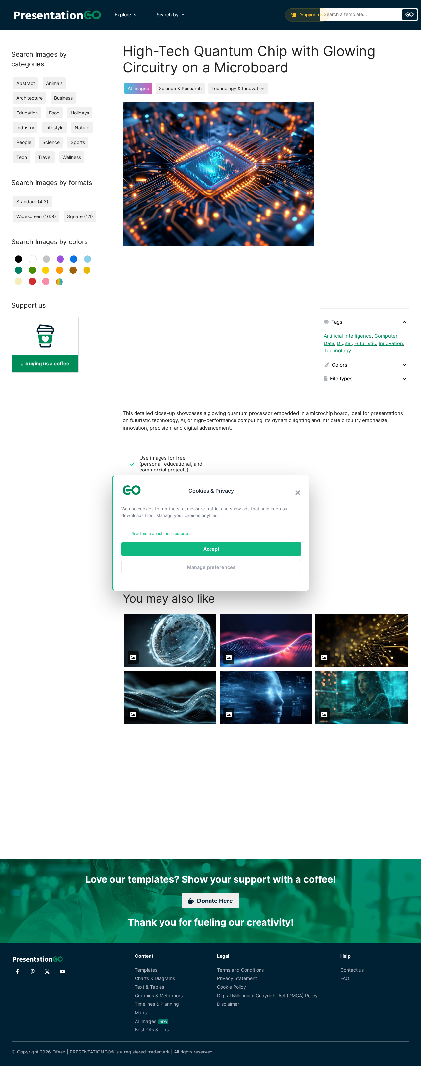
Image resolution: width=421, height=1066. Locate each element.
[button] (297, 492)
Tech (21, 157)
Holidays (80, 112)
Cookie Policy (231, 987)
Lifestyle (54, 127)
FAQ (344, 978)
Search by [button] (168, 14)
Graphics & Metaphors (159, 995)
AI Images (138, 88)
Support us (311, 14)
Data (329, 343)
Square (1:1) (80, 216)
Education (27, 112)
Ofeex (58, 1051)
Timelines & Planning (157, 1004)
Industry (25, 127)
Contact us (352, 970)
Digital (344, 343)
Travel (44, 157)
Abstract (25, 83)
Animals (54, 83)
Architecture (29, 98)
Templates (146, 970)
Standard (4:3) (32, 201)
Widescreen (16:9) (36, 216)
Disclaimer (228, 1004)
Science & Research (180, 88)
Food (54, 112)
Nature (82, 127)
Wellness (71, 157)
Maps (141, 1012)
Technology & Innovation (237, 88)
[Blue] (74, 259)
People (23, 142)
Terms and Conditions (240, 970)
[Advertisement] (364, 201)
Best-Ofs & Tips (152, 1029)
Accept (211, 549)
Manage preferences (211, 567)
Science (51, 142)
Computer (385, 336)
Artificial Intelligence (348, 336)
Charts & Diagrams (155, 978)
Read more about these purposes (161, 533)
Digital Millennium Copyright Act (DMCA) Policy (267, 995)
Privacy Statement (237, 978)
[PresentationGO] (57, 15)
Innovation (391, 343)
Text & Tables (149, 987)
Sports (78, 142)
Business (63, 98)
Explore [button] (123, 14)
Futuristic (365, 343)
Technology (337, 350)
